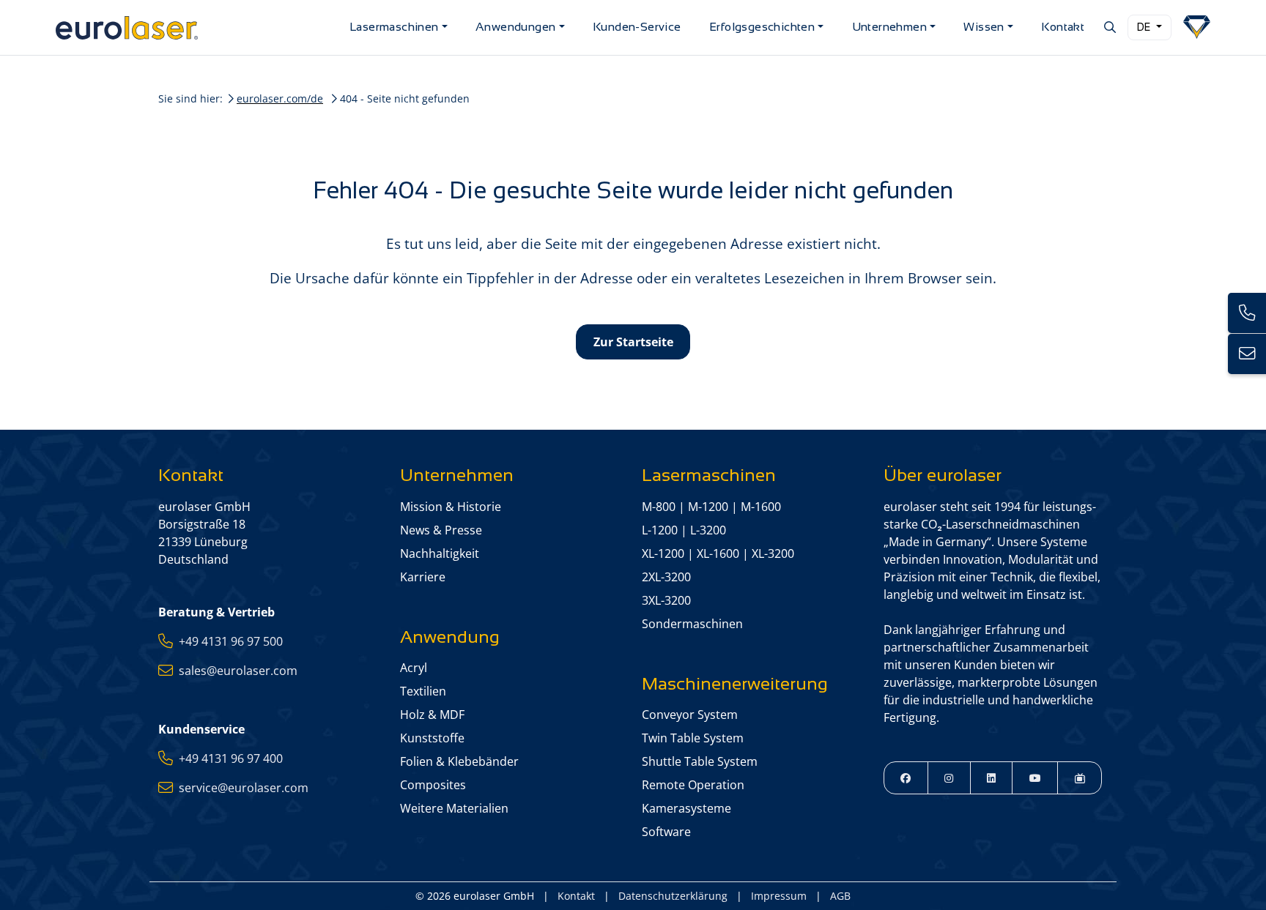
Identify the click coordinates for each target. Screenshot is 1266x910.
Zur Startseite (633, 342)
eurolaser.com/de (280, 98)
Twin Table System (693, 738)
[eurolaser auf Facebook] (906, 777)
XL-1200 (663, 553)
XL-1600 (718, 553)
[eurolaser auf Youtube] (1035, 777)
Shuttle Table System (700, 761)
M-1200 (708, 507)
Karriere (422, 577)
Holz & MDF (432, 714)
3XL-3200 (666, 600)
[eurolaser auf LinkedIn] (991, 777)
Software (666, 832)
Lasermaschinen (394, 26)
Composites (433, 785)
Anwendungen (515, 26)
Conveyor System (690, 714)
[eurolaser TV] (1079, 777)
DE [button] (1145, 27)
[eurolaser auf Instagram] (949, 777)
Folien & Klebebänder (459, 761)
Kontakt (1062, 26)
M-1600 (761, 507)
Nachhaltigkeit (439, 553)
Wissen (983, 26)
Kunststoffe (432, 738)
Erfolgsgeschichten (762, 26)
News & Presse (441, 530)
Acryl (413, 668)
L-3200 (708, 530)
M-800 (658, 507)
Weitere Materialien (454, 808)
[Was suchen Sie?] (1109, 27)
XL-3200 (773, 553)
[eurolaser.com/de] (197, 27)
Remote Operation (693, 785)
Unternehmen (889, 26)
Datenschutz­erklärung (673, 896)
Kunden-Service (637, 26)
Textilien (423, 691)
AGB (840, 896)
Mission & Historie (450, 507)
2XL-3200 (666, 577)
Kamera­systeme (686, 808)
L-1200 (660, 530)
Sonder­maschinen (692, 624)
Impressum (779, 896)
